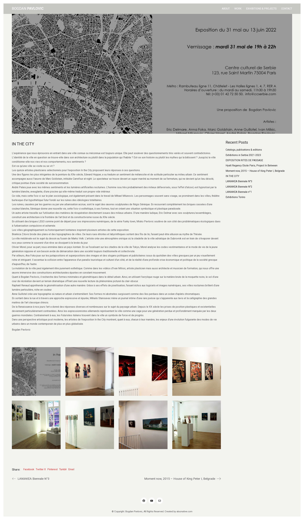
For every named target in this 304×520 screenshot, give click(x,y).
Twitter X (41, 469)
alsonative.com (184, 511)
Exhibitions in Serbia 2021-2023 (243, 155)
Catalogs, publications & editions (244, 149)
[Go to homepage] (28, 9)
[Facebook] (144, 501)
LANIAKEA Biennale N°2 (239, 186)
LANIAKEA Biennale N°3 (239, 181)
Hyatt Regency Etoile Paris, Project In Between (251, 165)
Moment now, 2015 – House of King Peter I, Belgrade (255, 170)
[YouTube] (152, 501)
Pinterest (52, 469)
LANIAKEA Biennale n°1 (239, 191)
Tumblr (63, 469)
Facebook (28, 469)
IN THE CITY (232, 176)
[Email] (159, 501)
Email (71, 469)
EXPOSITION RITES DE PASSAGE (244, 160)
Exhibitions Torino (235, 197)
